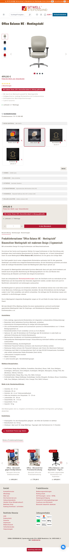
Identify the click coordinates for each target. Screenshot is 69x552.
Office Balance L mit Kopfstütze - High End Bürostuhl (56, 469)
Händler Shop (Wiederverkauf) (13, 502)
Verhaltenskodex (8, 527)
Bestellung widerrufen (34, 549)
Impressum (7, 522)
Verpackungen (8, 529)
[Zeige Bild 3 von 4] (39, 73)
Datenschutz (7, 518)
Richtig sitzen (40, 493)
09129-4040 (10, 1)
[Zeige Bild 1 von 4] (34, 73)
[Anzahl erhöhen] (22, 226)
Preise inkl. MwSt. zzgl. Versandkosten (13, 79)
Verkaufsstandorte (60, 14)
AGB (4, 516)
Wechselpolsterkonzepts (27, 278)
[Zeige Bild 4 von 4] (42, 73)
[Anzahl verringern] (5, 226)
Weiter (64, 168)
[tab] (6, 232)
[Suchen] (30, 14)
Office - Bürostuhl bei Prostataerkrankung (34, 469)
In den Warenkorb (45, 226)
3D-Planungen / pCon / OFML (46, 496)
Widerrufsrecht (8, 525)
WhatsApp (6, 493)
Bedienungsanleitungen (44, 491)
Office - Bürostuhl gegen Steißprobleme (13, 469)
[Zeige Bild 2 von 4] (37, 73)
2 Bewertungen (6, 86)
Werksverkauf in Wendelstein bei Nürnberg (27, 1)
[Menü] (4, 14)
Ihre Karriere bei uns (9, 498)
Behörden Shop (8, 504)
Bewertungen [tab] (25, 233)
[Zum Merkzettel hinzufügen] (18, 462)
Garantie (6, 520)
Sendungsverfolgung (43, 498)
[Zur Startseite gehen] (34, 8)
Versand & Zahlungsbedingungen (47, 500)
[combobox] (18, 14)
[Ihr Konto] (41, 14)
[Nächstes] (66, 54)
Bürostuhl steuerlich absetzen (46, 504)
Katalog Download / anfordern (13, 506)
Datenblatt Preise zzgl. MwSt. (16, 431)
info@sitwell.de (36, 540)
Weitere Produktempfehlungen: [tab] (13, 440)
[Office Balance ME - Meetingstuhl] (38, 52)
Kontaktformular (8, 491)
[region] (34, 54)
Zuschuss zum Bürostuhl (44, 502)
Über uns (6, 496)
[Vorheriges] (11, 54)
